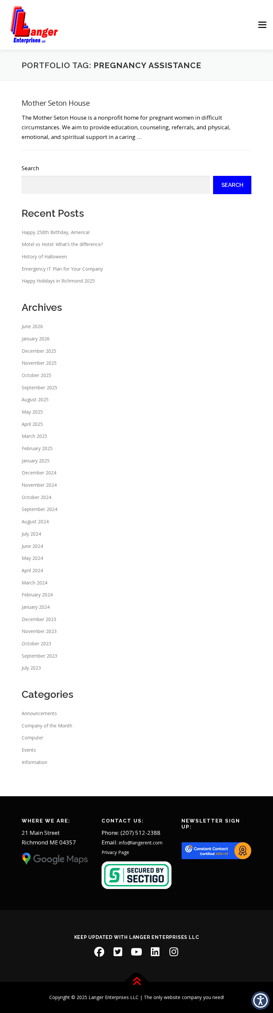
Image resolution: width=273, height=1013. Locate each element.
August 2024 (35, 521)
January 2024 (36, 607)
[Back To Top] (136, 981)
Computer (32, 737)
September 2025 (39, 387)
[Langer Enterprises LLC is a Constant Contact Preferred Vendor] (216, 850)
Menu (262, 25)
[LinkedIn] (155, 952)
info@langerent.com (140, 842)
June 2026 (32, 326)
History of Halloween (44, 256)
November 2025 (39, 363)
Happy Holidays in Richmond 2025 (58, 281)
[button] (260, 1000)
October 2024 (36, 497)
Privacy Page (115, 852)
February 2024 (37, 594)
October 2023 (36, 643)
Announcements (39, 713)
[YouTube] (136, 952)
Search (30, 168)
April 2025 (32, 424)
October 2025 (36, 375)
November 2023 (39, 631)
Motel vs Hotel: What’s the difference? (62, 244)
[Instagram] (174, 952)
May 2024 (32, 558)
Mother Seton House (56, 103)
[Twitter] (118, 952)
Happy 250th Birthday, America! (56, 232)
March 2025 (34, 436)
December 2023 (39, 619)
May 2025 (32, 412)
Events (29, 750)
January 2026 (36, 338)
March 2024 (34, 582)
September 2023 (39, 656)
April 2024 (32, 570)
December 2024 (39, 472)
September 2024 (39, 509)
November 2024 (39, 485)
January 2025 (36, 460)
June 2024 (32, 546)
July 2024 (31, 534)
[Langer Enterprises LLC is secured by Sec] (136, 875)
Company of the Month (47, 725)
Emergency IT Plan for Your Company (62, 269)
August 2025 (35, 399)
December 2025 (39, 351)
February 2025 (37, 448)
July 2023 (31, 668)
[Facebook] (99, 952)
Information (34, 762)
